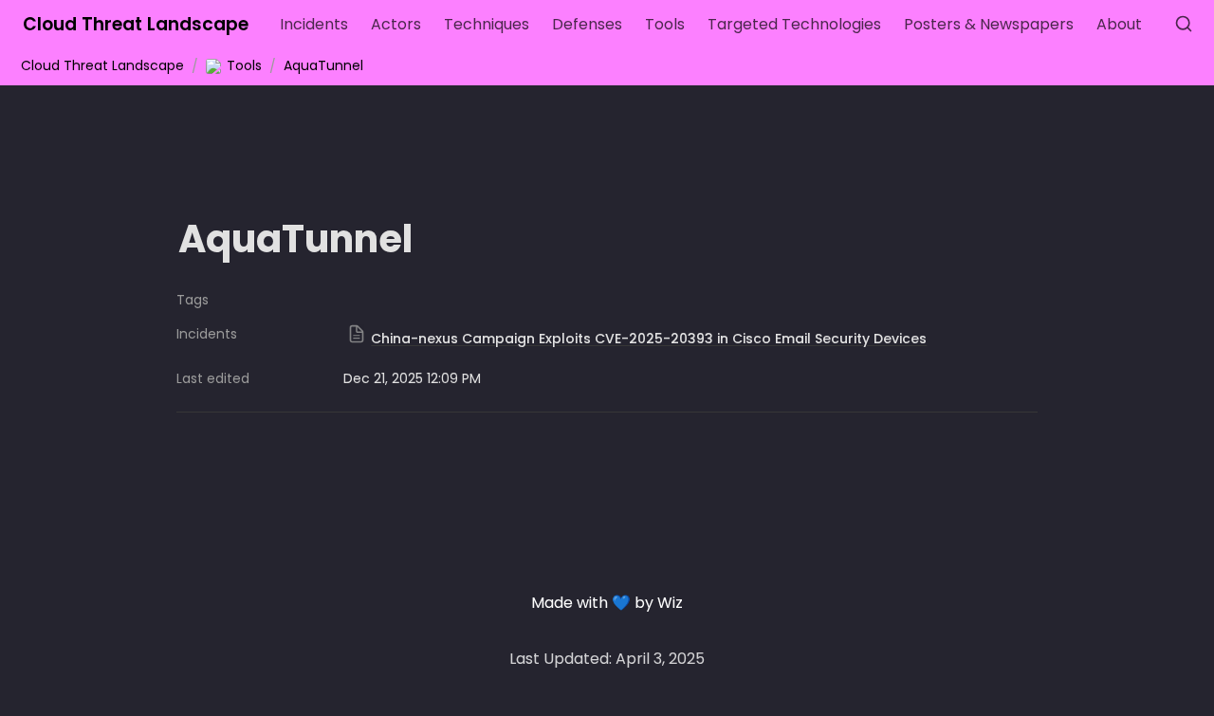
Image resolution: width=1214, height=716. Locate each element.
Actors (396, 24)
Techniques (486, 24)
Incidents (314, 24)
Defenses (587, 24)
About (1119, 24)
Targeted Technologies (794, 24)
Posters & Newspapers (989, 24)
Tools (665, 24)
